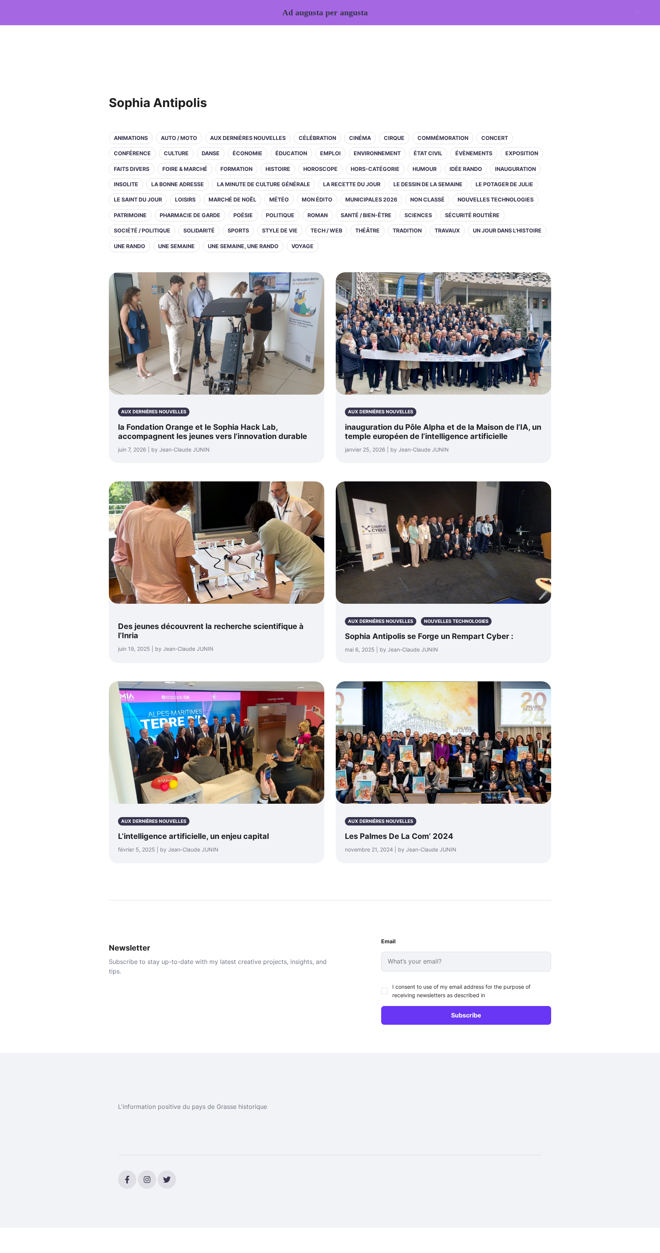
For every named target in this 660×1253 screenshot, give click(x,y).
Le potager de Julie (504, 184)
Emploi (330, 153)
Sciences (418, 215)
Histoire (277, 169)
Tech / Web (326, 230)
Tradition (407, 230)
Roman (317, 215)
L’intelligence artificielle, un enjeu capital (193, 836)
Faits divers (131, 169)
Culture (176, 153)
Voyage (302, 246)
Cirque (394, 138)
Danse (211, 153)
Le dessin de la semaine (428, 184)
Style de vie (280, 230)
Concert (494, 138)
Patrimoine (130, 215)
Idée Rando (466, 169)
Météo (279, 199)
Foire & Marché (184, 169)
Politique (280, 215)
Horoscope (320, 169)
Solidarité (199, 230)
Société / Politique (142, 230)
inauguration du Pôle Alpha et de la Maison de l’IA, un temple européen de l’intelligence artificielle (443, 432)
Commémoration (442, 138)
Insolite (126, 184)
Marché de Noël (232, 199)
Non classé (427, 199)
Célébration (317, 138)
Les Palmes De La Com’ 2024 (399, 836)
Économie (247, 153)
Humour (424, 169)
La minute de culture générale (263, 184)
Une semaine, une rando (243, 246)
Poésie (243, 215)
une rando (129, 246)
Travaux (447, 230)
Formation (236, 169)
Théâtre (367, 230)
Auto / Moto (179, 138)
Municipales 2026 (371, 199)
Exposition (521, 153)
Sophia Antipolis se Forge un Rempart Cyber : (429, 636)
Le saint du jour (138, 199)
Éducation (291, 153)
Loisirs (185, 199)
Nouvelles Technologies (496, 199)
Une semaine (176, 246)
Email (388, 941)
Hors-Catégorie (375, 169)
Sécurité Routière (472, 215)
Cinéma (360, 138)
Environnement (377, 153)
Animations (131, 138)
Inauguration (515, 169)
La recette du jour (351, 184)
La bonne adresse (177, 184)
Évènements (473, 153)
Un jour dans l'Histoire (507, 230)
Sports (238, 230)
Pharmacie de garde (190, 215)
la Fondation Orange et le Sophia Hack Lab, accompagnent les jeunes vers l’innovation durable (212, 432)
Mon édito (317, 199)
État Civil (428, 153)
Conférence (132, 153)
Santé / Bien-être (366, 215)
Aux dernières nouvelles (248, 138)
